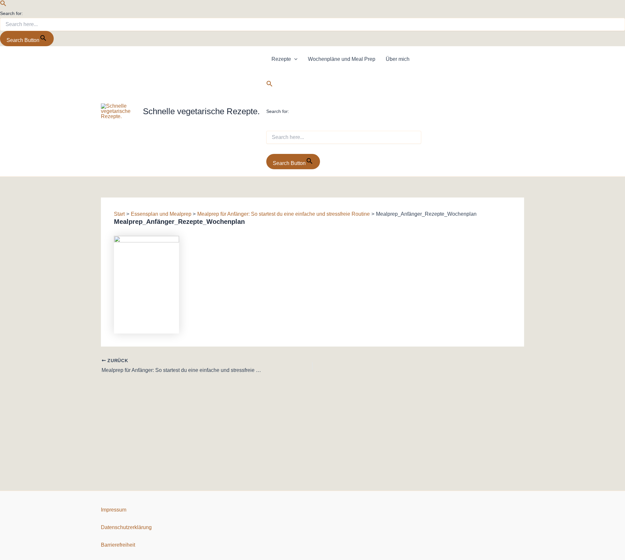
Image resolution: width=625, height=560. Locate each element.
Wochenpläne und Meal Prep (341, 59)
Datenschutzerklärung (126, 527)
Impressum (113, 509)
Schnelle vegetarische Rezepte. (201, 111)
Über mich (398, 59)
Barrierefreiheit (118, 545)
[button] (3, 4)
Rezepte (281, 59)
